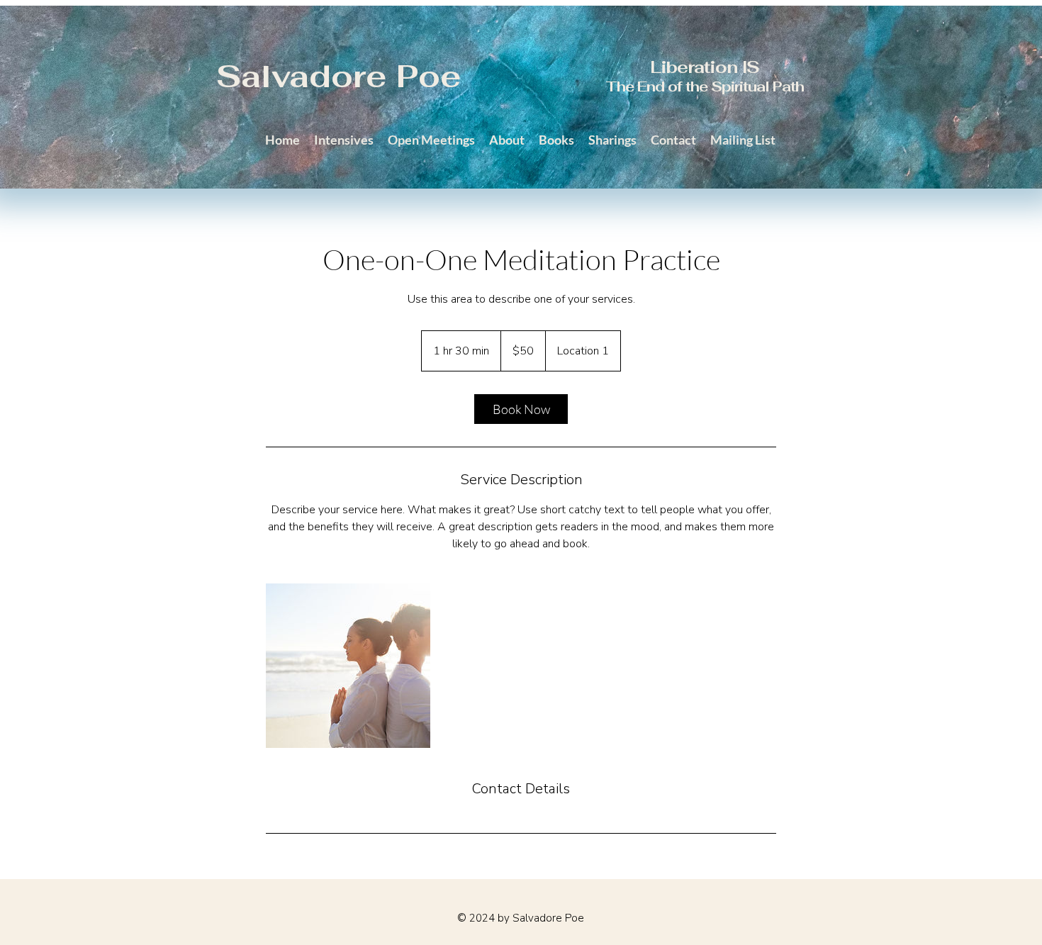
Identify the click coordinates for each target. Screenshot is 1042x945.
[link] (521, 409)
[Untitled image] (348, 665)
